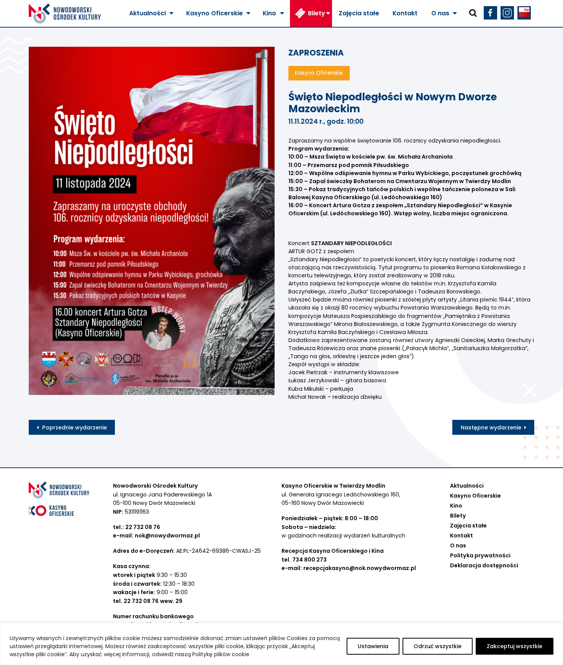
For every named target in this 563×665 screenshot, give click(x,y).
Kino (269, 13)
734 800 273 (309, 559)
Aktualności (147, 13)
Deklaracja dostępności (484, 565)
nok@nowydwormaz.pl (167, 535)
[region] (281, 644)
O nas (440, 13)
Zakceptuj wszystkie (514, 646)
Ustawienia (373, 646)
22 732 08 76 (142, 527)
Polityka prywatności (480, 555)
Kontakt (405, 13)
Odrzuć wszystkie (438, 646)
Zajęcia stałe (359, 13)
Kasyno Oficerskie (214, 13)
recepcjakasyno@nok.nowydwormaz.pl (359, 568)
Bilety (316, 13)
